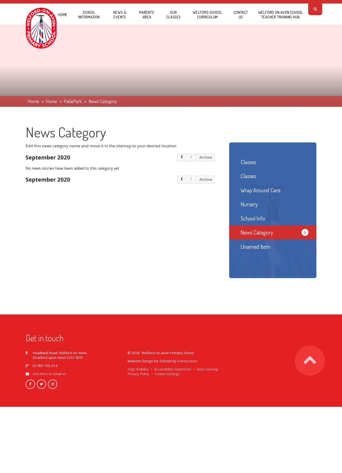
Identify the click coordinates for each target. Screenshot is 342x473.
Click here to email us (49, 373)
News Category (103, 101)
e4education (187, 361)
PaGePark (73, 101)
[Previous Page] (181, 157)
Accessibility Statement (172, 369)
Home (33, 101)
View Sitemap (207, 369)
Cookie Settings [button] (167, 373)
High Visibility (138, 369)
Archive (205, 157)
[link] (191, 157)
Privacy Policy (138, 373)
